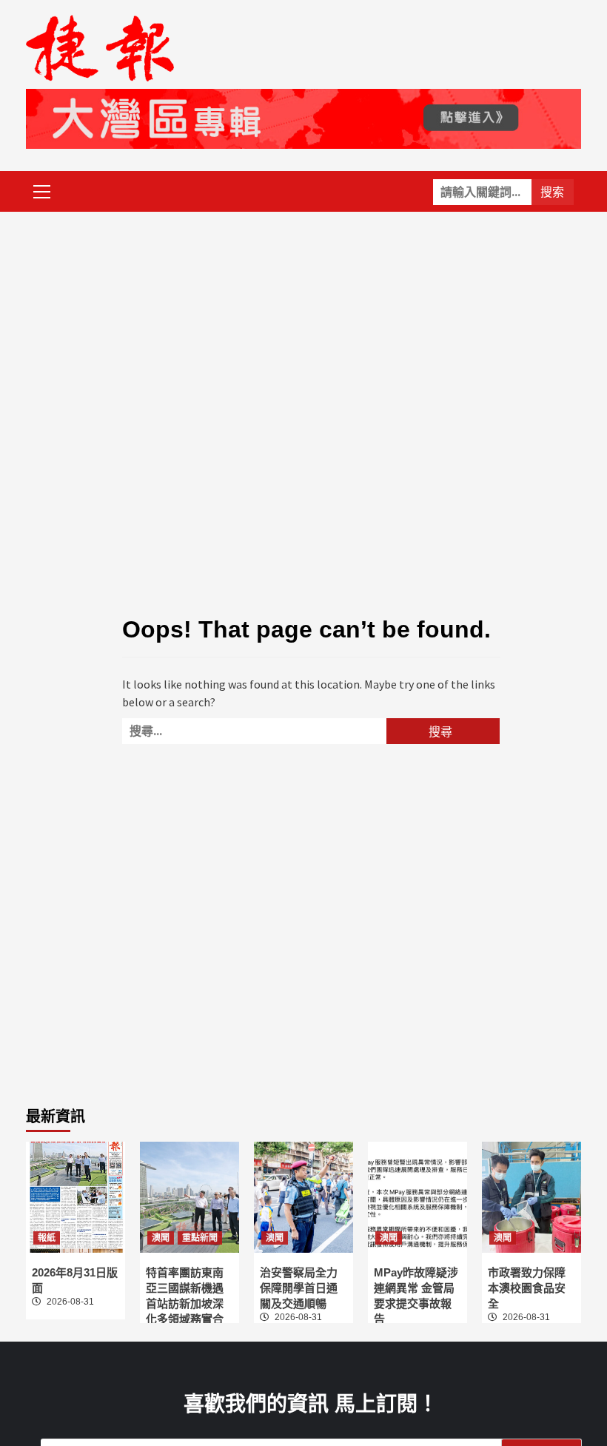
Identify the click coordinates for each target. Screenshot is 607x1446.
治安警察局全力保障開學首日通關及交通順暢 (299, 1288)
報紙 (47, 1238)
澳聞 (161, 1238)
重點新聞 (200, 1238)
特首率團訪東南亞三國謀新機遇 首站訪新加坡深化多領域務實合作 (185, 1303)
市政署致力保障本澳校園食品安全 (527, 1288)
